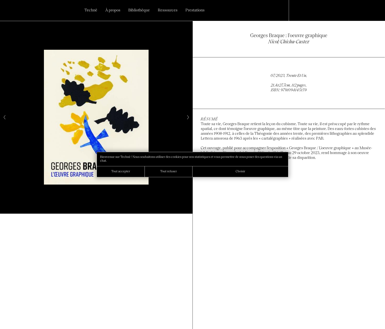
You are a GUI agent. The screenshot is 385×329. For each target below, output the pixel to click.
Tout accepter (120, 171)
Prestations (195, 10)
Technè (90, 10)
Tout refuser (168, 171)
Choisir (240, 171)
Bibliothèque (139, 10)
